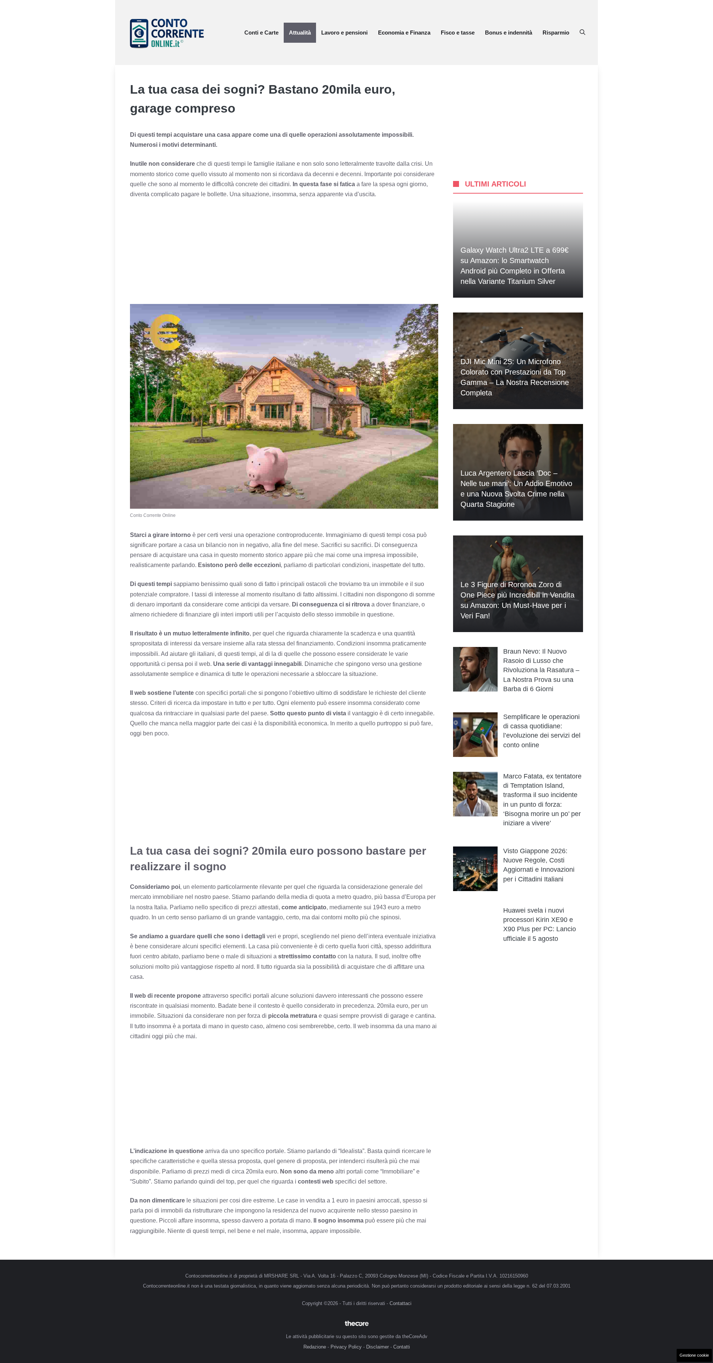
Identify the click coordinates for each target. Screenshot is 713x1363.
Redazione (314, 1347)
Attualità (300, 32)
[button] (582, 33)
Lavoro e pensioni (344, 32)
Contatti (401, 1347)
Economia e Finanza (404, 32)
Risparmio (556, 32)
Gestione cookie (694, 1355)
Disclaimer (377, 1347)
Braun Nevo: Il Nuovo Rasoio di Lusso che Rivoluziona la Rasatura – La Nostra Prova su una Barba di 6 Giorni (541, 670)
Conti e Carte (261, 32)
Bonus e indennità (508, 32)
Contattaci (400, 1303)
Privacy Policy (346, 1347)
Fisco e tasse (458, 32)
